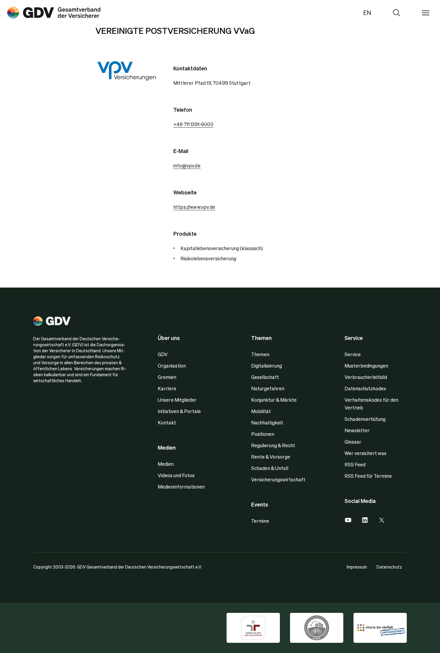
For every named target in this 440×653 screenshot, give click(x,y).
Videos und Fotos (176, 475)
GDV (163, 354)
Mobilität (261, 411)
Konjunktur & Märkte (274, 400)
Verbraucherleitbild (366, 377)
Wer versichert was (365, 453)
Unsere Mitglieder (177, 400)
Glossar (353, 442)
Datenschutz (389, 566)
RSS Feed (355, 464)
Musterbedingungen (366, 365)
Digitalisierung (266, 365)
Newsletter (357, 430)
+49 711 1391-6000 (193, 124)
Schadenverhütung (365, 419)
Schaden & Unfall (269, 468)
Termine (260, 521)
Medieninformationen (181, 486)
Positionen (262, 434)
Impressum (357, 566)
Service (353, 354)
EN (367, 12)
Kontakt (167, 422)
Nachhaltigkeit (267, 422)
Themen (260, 354)
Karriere (167, 388)
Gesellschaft (265, 377)
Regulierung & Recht (273, 445)
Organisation (172, 365)
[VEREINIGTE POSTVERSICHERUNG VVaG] (54, 13)
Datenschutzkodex (365, 388)
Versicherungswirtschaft (278, 479)
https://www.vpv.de (194, 207)
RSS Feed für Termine (368, 476)
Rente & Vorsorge (270, 457)
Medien (166, 464)
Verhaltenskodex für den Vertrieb (371, 404)
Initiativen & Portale (179, 411)
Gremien (167, 377)
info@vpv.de (187, 165)
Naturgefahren (267, 388)
